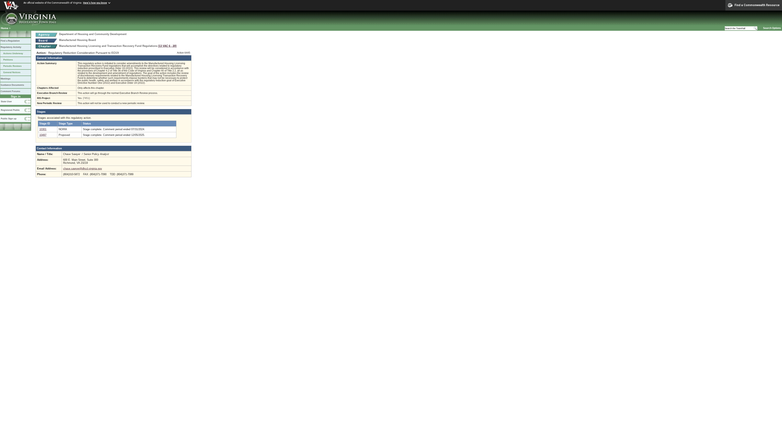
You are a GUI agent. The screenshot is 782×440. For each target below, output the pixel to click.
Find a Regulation (10, 41)
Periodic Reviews (12, 66)
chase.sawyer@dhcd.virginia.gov (82, 168)
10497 (42, 134)
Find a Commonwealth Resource (757, 5)
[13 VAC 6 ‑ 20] (167, 45)
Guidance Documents (12, 85)
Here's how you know (95, 2)
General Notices (11, 72)
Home (4, 28)
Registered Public (10, 110)
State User (6, 101)
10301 (42, 129)
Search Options (772, 28)
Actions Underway (13, 53)
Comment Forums (10, 91)
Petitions (8, 59)
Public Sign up (8, 118)
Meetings (5, 78)
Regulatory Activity (11, 47)
